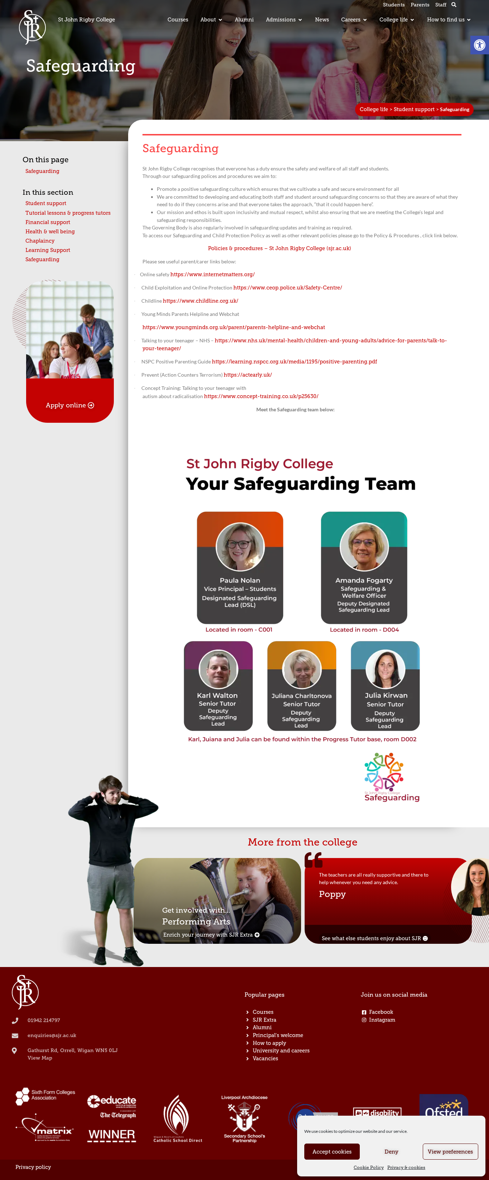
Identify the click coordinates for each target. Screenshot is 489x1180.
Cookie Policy (369, 1167)
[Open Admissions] (299, 20)
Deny (391, 1152)
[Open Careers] (364, 20)
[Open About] (220, 20)
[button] (479, 45)
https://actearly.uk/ (248, 375)
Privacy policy (33, 1167)
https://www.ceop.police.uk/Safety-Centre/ (287, 287)
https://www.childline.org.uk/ (200, 301)
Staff (440, 5)
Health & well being (50, 231)
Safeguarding (42, 171)
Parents (420, 5)
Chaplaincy (39, 241)
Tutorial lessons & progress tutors (68, 213)
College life (374, 109)
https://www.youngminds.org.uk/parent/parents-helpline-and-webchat (233, 327)
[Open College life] (412, 20)
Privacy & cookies (406, 1167)
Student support (414, 109)
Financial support (47, 222)
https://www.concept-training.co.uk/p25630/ (261, 396)
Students (394, 5)
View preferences (450, 1152)
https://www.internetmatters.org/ (212, 274)
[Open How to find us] (468, 20)
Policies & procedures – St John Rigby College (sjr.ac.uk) (279, 248)
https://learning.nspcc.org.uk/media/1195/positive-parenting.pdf (294, 361)
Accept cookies (332, 1152)
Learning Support (47, 250)
